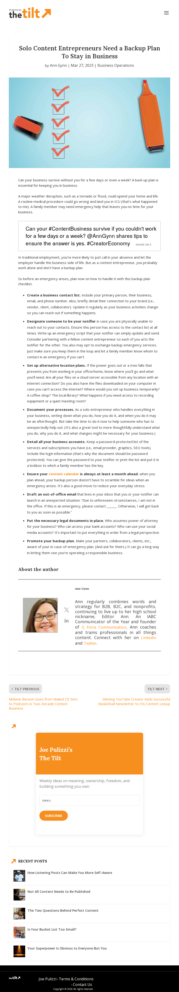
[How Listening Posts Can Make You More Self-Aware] (19, 876)
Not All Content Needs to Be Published (59, 891)
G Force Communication (104, 627)
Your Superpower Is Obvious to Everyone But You (67, 948)
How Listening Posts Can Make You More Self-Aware (70, 872)
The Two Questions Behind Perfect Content (63, 910)
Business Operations (115, 65)
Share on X (143, 244)
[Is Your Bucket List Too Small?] (19, 932)
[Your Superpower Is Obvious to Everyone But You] (19, 951)
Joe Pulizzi (47, 978)
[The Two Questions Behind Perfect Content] (19, 913)
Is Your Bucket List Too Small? (52, 929)
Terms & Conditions (76, 978)
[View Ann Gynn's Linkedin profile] (66, 621)
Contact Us (82, 984)
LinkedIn (148, 637)
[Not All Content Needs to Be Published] (19, 895)
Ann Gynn (58, 65)
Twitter (90, 643)
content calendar (64, 473)
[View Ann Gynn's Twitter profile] (66, 610)
